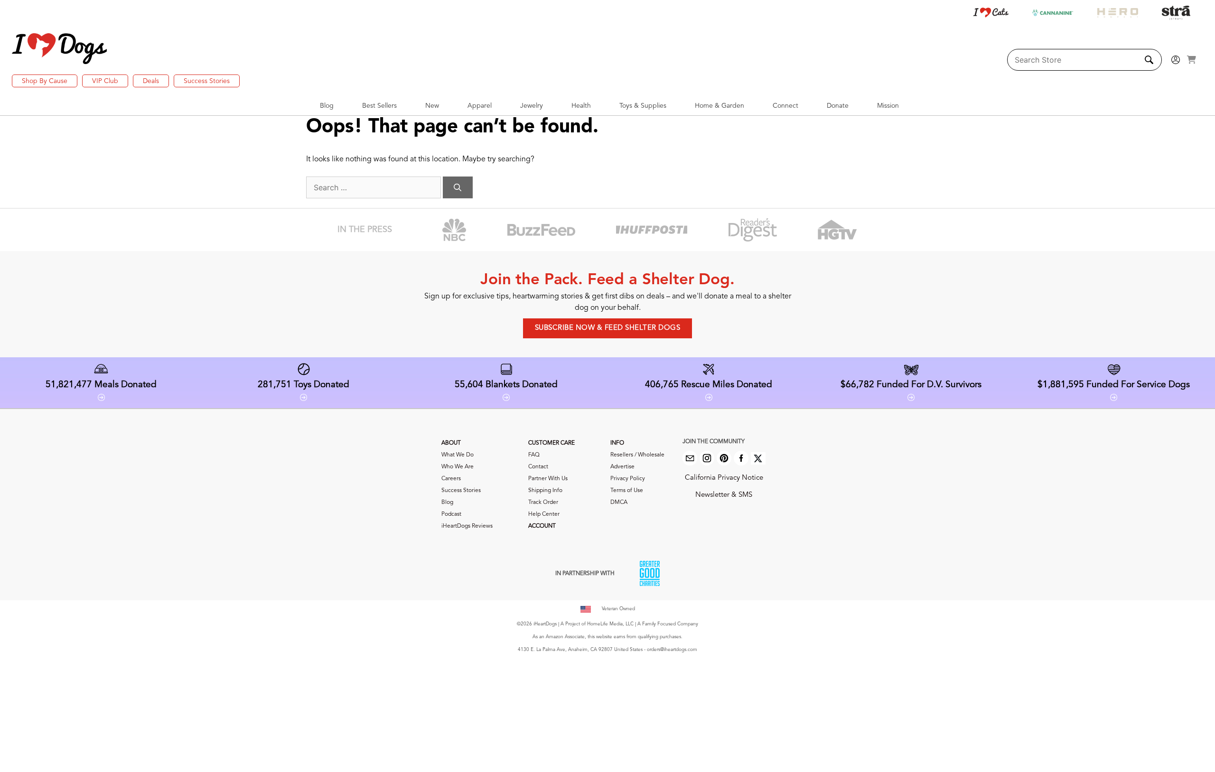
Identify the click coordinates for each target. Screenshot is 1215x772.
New (432, 105)
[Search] (458, 187)
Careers (451, 479)
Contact (538, 467)
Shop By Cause (44, 81)
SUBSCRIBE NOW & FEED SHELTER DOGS (608, 328)
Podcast (451, 514)
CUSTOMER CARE (551, 443)
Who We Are (457, 467)
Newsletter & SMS (723, 495)
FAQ (534, 455)
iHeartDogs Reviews (467, 526)
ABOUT (451, 443)
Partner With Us (548, 479)
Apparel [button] (479, 105)
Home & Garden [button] (719, 105)
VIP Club (105, 81)
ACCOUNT (542, 526)
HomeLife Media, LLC (610, 624)
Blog (447, 502)
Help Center (544, 514)
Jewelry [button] (531, 105)
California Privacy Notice (724, 478)
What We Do (457, 455)
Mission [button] (888, 105)
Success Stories (207, 81)
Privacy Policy (627, 479)
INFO (617, 443)
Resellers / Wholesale (637, 455)
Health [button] (581, 105)
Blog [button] (327, 105)
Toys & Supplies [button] (642, 105)
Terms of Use (626, 490)
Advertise (622, 467)
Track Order (543, 502)
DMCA (618, 502)
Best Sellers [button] (379, 105)
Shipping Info (545, 490)
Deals (151, 81)
